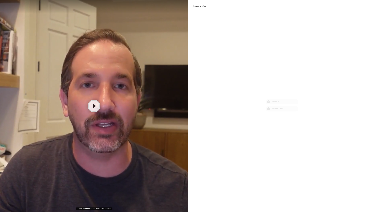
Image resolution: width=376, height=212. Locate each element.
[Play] (94, 106)
